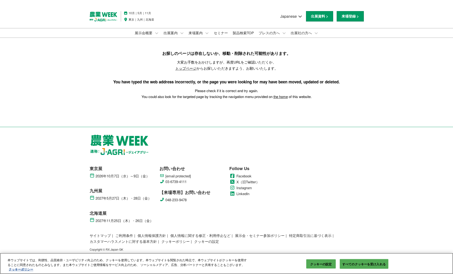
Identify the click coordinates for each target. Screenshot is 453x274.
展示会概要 (144, 32)
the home (280, 96)
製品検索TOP (243, 32)
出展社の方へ (302, 32)
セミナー (221, 32)
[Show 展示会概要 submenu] (157, 33)
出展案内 (171, 32)
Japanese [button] (289, 16)
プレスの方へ (270, 32)
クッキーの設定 (321, 263)
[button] (319, 16)
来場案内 (196, 32)
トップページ (186, 68)
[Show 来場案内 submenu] (207, 33)
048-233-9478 (176, 199)
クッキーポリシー (21, 269)
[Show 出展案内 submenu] (182, 33)
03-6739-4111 (176, 181)
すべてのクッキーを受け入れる (364, 263)
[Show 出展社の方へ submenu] (316, 33)
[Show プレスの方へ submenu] (284, 33)
